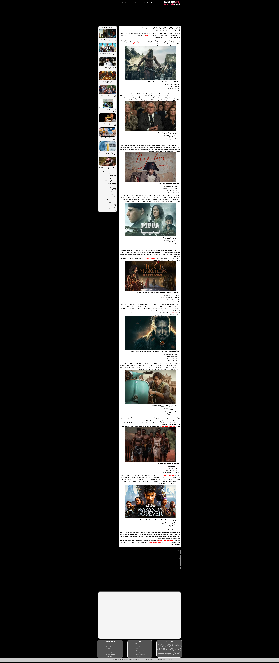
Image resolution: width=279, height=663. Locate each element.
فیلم (144, 2)
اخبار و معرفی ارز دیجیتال (111, 181)
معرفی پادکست (113, 201)
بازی (135, 2)
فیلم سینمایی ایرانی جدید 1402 (140, 646)
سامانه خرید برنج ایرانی (140, 654)
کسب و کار (114, 193)
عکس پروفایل (113, 194)
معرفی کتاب (114, 196)
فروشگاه (152, 2)
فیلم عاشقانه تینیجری (140, 650)
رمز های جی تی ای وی (140, 648)
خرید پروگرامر (140, 652)
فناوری (131, 2)
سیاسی (115, 197)
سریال (139, 2)
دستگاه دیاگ (109, 656)
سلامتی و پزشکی (124, 2)
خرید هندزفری (110, 650)
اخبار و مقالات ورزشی (112, 202)
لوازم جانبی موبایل (109, 644)
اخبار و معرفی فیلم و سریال (162, 30)
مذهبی (115, 186)
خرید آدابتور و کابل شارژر (110, 654)
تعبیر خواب (114, 210)
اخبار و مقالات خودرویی (111, 199)
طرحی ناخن (114, 204)
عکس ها (114, 185)
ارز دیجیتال (116, 2)
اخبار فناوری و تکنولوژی (111, 173)
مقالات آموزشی (113, 175)
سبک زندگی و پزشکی (112, 191)
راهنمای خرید (113, 177)
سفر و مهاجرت (109, 2)
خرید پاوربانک (110, 652)
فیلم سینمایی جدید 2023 (140, 644)
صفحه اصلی (158, 2)
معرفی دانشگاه (113, 207)
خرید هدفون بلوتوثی (110, 648)
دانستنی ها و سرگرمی (112, 183)
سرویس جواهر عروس (140, 656)
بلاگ (148, 2)
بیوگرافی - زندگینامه (112, 188)
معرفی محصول (113, 189)
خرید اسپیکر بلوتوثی (110, 646)
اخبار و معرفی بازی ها (112, 178)
